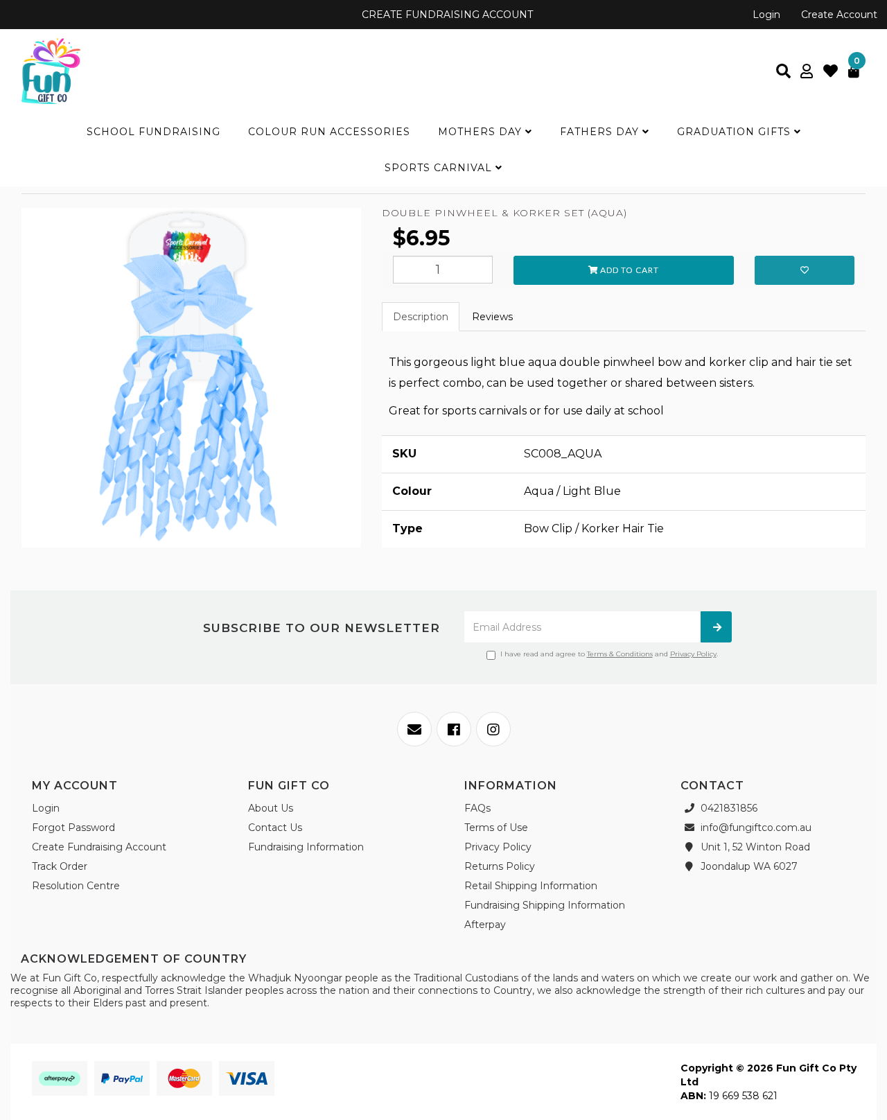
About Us (270, 808)
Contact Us (275, 827)
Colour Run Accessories (329, 131)
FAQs (477, 808)
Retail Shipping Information (530, 886)
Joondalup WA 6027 (748, 866)
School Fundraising (153, 131)
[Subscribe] (716, 626)
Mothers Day (481, 131)
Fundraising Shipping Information (544, 905)
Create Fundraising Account (99, 847)
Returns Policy (499, 866)
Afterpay (485, 924)
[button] (804, 270)
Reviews (492, 316)
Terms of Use (496, 827)
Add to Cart (628, 270)
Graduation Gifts (735, 131)
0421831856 (727, 808)
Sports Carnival (440, 167)
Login (766, 14)
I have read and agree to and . (609, 653)
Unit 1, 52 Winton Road (754, 847)
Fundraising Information (306, 847)
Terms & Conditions (620, 653)
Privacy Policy (693, 653)
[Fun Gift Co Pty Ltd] (50, 70)
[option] (191, 381)
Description (420, 316)
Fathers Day (601, 131)
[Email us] (414, 729)
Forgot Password (73, 827)
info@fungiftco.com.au (754, 827)
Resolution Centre (76, 886)
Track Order (59, 866)
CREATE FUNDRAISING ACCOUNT (446, 14)
